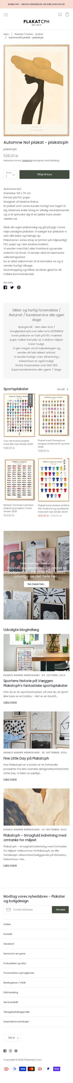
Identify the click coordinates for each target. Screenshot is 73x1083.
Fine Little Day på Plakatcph (26, 758)
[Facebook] (3, 1050)
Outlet (7, 924)
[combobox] (10, 174)
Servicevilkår (11, 1002)
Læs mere (10, 702)
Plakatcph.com (32, 1059)
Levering (27, 160)
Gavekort (9, 943)
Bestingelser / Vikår (15, 982)
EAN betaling (11, 992)
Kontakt (8, 934)
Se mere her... (36, 584)
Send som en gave (14, 953)
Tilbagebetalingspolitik (17, 1012)
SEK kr (11, 1038)
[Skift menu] (6, 14)
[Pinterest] (14, 1050)
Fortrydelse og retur (15, 963)
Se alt (61, 389)
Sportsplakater (16, 389)
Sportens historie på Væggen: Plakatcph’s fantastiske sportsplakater (36, 683)
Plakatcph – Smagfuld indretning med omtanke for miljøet (35, 838)
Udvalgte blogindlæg (21, 629)
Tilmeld (60, 909)
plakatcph (10, 149)
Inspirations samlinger (16, 1021)
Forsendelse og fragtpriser (19, 973)
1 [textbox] (6, 176)
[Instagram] (9, 1050)
